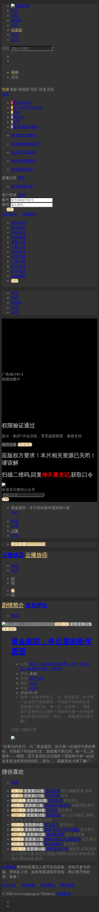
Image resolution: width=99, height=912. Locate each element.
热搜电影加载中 (24, 135)
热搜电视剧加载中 (26, 144)
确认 (5, 499)
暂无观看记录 (22, 186)
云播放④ (36, 555)
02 (13, 583)
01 (13, 579)
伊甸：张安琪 (51, 669)
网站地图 (67, 885)
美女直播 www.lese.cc (28, 544)
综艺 (14, 25)
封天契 (51, 810)
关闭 (5, 94)
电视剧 (16, 20)
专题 (14, 35)
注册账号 (29, 214)
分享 (14, 526)
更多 (14, 782)
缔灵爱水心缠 (57, 849)
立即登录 (24, 444)
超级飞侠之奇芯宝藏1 (61, 829)
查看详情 (9, 629)
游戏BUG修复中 (57, 805)
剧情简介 (13, 605)
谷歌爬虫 (47, 885)
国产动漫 (36, 678)
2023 (33, 688)
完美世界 (55, 801)
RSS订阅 (9, 885)
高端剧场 (9, 867)
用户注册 (9, 444)
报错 (14, 565)
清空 (21, 178)
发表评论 (36, 605)
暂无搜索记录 (22, 169)
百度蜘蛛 (28, 885)
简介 (14, 513)
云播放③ (13, 555)
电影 (14, 15)
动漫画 (16, 30)
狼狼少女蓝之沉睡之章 (62, 839)
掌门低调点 (53, 844)
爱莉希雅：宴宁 (65, 664)
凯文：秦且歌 (40, 664)
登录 (10, 209)
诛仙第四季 (55, 834)
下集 (14, 536)
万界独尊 (52, 796)
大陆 (33, 683)
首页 (14, 11)
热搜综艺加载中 (24, 152)
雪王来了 (51, 825)
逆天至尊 (52, 791)
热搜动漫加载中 (24, 161)
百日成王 (53, 815)
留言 (14, 40)
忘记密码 (9, 214)
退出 (14, 281)
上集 (14, 531)
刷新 (14, 521)
